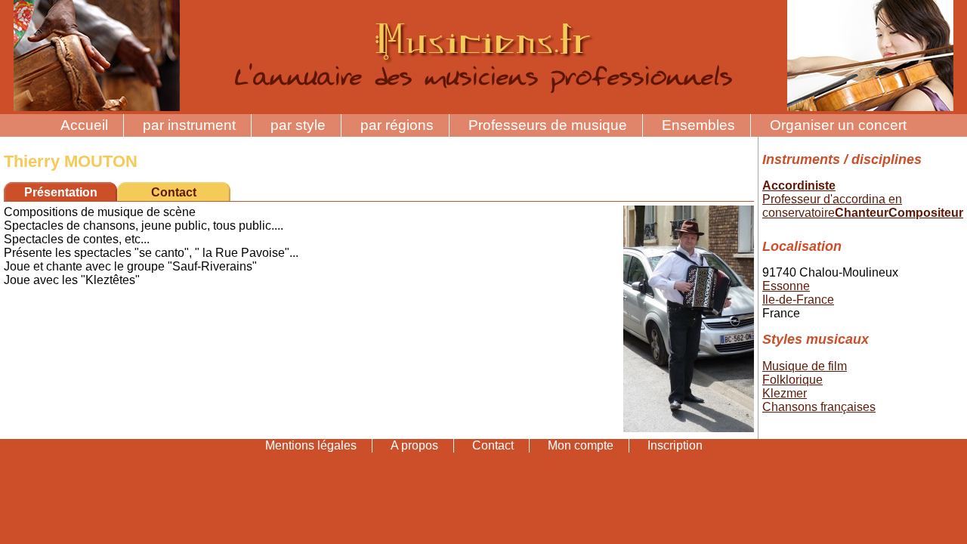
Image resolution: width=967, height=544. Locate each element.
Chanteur (861, 212)
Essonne (786, 286)
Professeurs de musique (547, 125)
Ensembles (698, 125)
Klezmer (784, 393)
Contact (173, 192)
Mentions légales (311, 445)
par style (298, 125)
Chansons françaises (819, 406)
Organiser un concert (838, 125)
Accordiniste (799, 185)
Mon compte (580, 445)
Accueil (84, 125)
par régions (397, 125)
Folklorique (792, 379)
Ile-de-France (798, 299)
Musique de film (804, 366)
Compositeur (925, 212)
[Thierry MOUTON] (688, 428)
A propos (414, 445)
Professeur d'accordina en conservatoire (832, 206)
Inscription (675, 445)
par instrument (189, 125)
